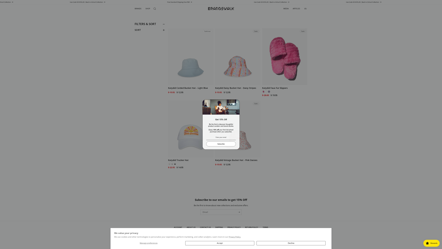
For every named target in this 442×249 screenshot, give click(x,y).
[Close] (237, 102)
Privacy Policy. (235, 237)
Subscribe (221, 144)
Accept (220, 243)
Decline (291, 243)
